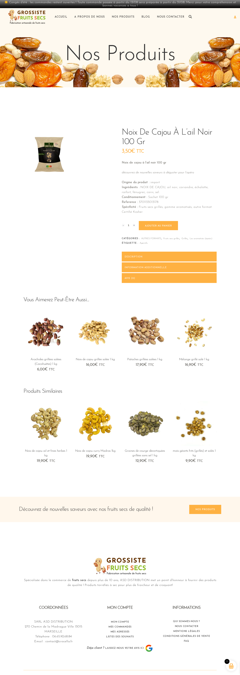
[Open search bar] (190, 17)
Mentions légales (186, 631)
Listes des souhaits (120, 637)
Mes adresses (120, 632)
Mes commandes (120, 627)
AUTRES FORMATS (151, 238)
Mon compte (120, 622)
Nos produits (205, 509)
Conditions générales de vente (186, 636)
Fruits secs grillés (171, 238)
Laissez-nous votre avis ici (125, 648)
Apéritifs (144, 243)
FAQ (186, 641)
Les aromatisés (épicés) (201, 238)
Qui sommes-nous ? (186, 621)
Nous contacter (186, 626)
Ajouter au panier (158, 226)
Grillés (184, 238)
